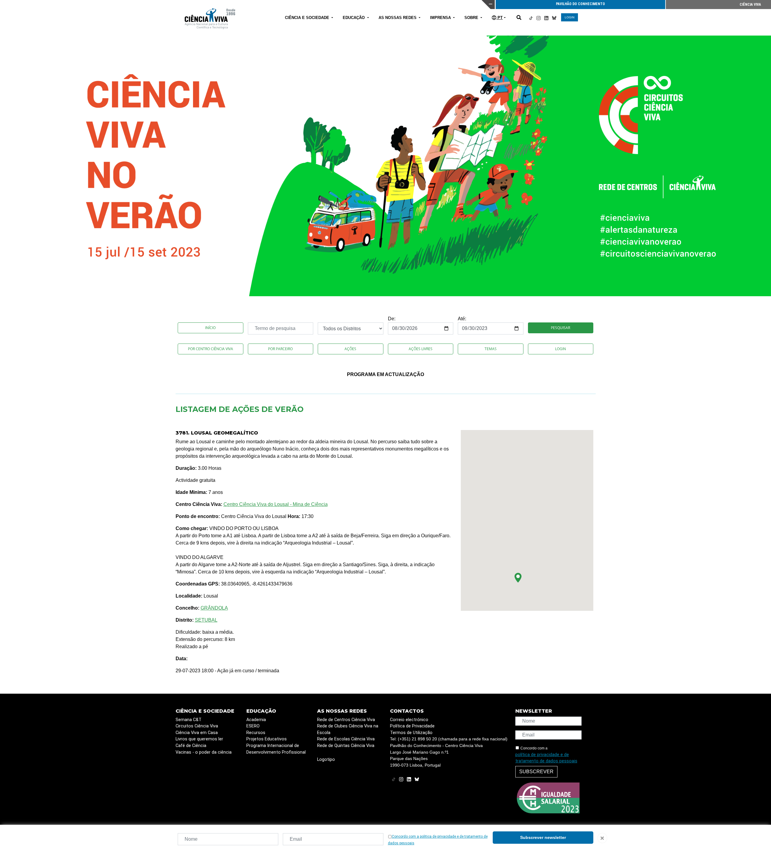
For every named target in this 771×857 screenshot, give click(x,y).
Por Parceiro (280, 348)
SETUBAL (206, 620)
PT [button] (499, 17)
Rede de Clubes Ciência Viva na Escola (347, 729)
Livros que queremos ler (199, 739)
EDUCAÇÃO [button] (354, 17)
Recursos (255, 732)
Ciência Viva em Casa (197, 732)
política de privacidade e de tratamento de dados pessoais (546, 758)
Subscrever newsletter (543, 837)
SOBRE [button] (471, 17)
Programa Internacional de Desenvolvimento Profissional (276, 749)
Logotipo (326, 759)
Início (210, 327)
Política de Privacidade (412, 726)
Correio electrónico (409, 719)
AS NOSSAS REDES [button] (398, 17)
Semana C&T (188, 719)
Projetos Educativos (266, 739)
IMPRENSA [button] (441, 17)
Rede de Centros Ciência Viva (346, 719)
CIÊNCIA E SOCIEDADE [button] (307, 17)
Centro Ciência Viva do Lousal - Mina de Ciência (275, 504)
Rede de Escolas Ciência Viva (346, 739)
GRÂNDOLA (214, 608)
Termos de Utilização (411, 732)
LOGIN (569, 17)
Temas (491, 348)
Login (560, 348)
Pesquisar (560, 327)
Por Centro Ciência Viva (210, 348)
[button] (518, 577)
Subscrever (536, 771)
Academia (256, 719)
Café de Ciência (191, 745)
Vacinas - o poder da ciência (204, 752)
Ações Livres (420, 348)
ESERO (253, 726)
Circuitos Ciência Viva (197, 726)
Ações (350, 348)
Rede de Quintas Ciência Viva (345, 745)
